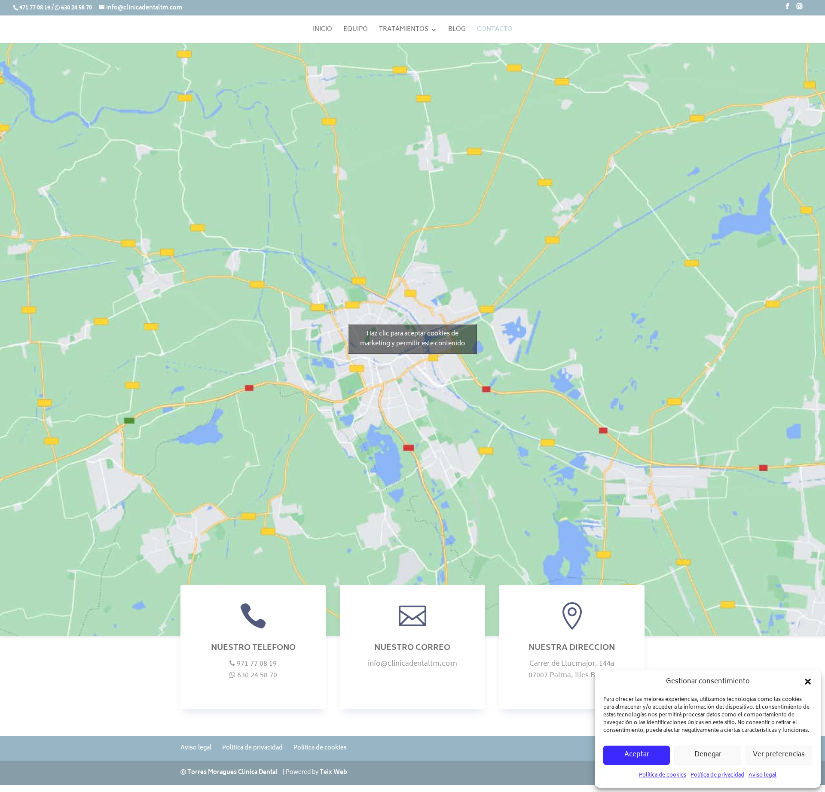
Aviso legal (762, 775)
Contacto (495, 31)
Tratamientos (403, 31)
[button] (808, 681)
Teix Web (333, 773)
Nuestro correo (412, 648)
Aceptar (636, 755)
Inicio (322, 31)
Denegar (707, 755)
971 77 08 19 (34, 8)
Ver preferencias (779, 755)
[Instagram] (799, 9)
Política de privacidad (717, 775)
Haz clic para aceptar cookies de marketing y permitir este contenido (412, 339)
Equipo (355, 31)
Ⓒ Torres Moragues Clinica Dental (229, 773)
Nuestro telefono (253, 648)
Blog (457, 31)
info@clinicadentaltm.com (412, 670)
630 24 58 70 (76, 8)
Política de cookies (662, 775)
